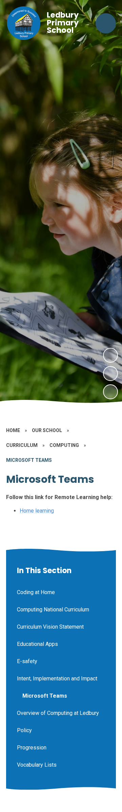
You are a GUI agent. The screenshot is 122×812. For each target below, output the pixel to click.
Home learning (37, 511)
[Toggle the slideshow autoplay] (110, 391)
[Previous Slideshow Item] (110, 373)
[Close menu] (106, 23)
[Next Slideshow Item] (110, 355)
